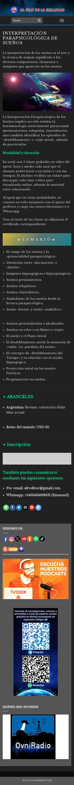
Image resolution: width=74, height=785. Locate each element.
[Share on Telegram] (38, 508)
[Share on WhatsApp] (6, 508)
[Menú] (61, 20)
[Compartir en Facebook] (12, 508)
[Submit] (39, 20)
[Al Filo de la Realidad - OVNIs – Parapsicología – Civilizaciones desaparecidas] (37, 9)
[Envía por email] (25, 508)
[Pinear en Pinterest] (32, 508)
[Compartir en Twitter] (19, 508)
